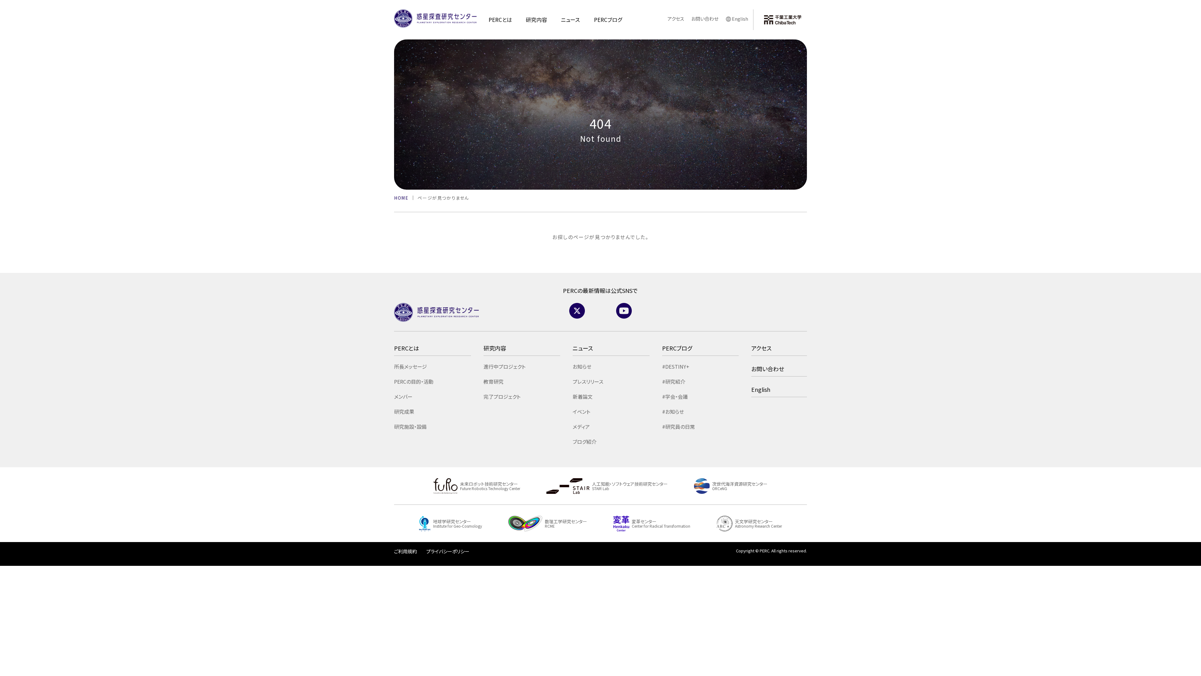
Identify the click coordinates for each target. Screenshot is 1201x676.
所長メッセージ (410, 366)
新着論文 (583, 396)
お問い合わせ (704, 18)
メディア (581, 426)
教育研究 (494, 381)
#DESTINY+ (675, 366)
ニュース (570, 19)
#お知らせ (673, 411)
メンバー (403, 396)
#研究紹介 (673, 381)
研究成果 (404, 411)
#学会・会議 (675, 396)
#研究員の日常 (678, 426)
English (740, 18)
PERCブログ (608, 19)
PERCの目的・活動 (413, 381)
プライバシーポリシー (447, 551)
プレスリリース (588, 381)
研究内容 (536, 19)
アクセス (675, 18)
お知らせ (582, 366)
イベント (581, 411)
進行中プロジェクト (504, 366)
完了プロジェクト (502, 396)
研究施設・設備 (410, 426)
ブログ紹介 (584, 441)
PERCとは (500, 19)
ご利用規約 (405, 551)
